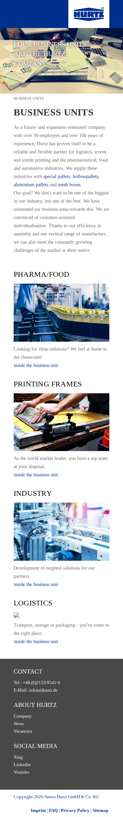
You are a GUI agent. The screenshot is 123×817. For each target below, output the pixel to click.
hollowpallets (85, 176)
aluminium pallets (31, 184)
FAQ (53, 810)
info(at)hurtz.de (43, 690)
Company (23, 716)
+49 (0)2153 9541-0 (41, 682)
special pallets (56, 176)
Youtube (21, 772)
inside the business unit (36, 365)
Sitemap (100, 810)
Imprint (38, 810)
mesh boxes (69, 184)
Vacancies (23, 731)
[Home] (88, 14)
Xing (18, 757)
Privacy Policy (75, 810)
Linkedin (22, 764)
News (19, 723)
